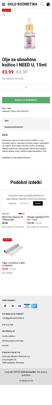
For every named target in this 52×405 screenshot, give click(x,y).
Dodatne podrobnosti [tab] (14, 127)
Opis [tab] (6, 121)
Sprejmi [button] (38, 203)
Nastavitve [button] (25, 203)
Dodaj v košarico (26, 100)
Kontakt (5, 345)
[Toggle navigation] (3, 4)
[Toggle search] (42, 4)
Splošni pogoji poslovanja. (13, 341)
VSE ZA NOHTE (23, 111)
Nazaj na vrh (27, 381)
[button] (3, 33)
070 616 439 (7, 325)
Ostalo (13, 111)
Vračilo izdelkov (8, 336)
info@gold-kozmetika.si (13, 318)
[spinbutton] (26, 87)
